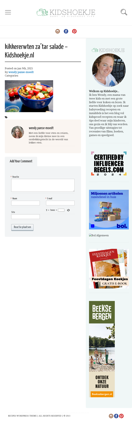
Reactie (15, 177)
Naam (14, 198)
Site (13, 212)
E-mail (49, 198)
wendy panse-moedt (21, 72)
